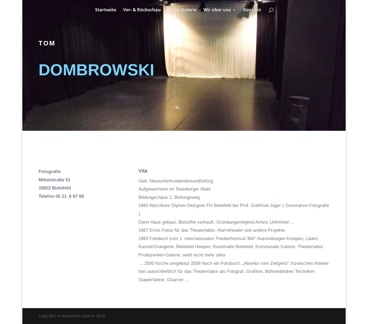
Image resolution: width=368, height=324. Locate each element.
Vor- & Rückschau (142, 10)
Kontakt (252, 10)
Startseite (105, 10)
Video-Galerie (182, 10)
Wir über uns (217, 10)
